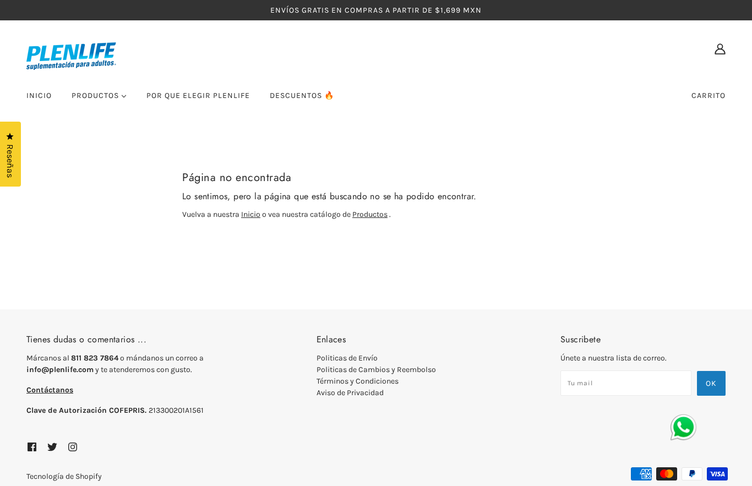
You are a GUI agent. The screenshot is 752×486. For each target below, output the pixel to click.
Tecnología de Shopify (64, 476)
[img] (720, 48)
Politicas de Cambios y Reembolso (376, 369)
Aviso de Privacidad (350, 392)
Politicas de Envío (347, 358)
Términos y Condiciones (358, 381)
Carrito (708, 95)
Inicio (250, 214)
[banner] (136, 55)
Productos (370, 214)
